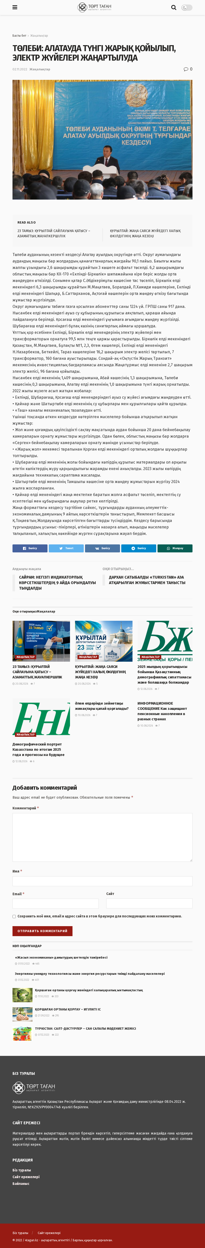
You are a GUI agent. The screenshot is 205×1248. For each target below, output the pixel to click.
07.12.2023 (43, 1034)
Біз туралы (21, 1170)
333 (56, 996)
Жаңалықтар (39, 35)
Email (18, 893)
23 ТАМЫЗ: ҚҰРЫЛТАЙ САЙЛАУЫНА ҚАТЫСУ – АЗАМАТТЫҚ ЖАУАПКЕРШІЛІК (37, 671)
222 (56, 1034)
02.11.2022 (19, 69)
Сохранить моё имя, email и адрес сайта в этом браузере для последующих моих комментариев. (100, 916)
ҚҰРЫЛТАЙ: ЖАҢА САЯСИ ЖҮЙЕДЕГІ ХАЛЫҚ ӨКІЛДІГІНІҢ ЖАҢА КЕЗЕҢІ (100, 671)
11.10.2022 (43, 996)
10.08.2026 (83, 715)
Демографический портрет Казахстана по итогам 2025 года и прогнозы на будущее (38, 749)
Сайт (110, 894)
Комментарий (25, 808)
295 (56, 1015)
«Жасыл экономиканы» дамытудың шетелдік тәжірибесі (61, 957)
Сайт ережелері (26, 1177)
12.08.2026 (146, 689)
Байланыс (20, 1184)
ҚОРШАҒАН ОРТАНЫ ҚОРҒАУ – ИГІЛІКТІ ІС (68, 1009)
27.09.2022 (43, 1015)
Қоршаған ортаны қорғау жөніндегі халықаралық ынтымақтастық (89, 990)
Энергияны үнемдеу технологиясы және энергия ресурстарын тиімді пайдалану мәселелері (94, 974)
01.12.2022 (23, 980)
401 (36, 980)
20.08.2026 (21, 683)
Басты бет (19, 35)
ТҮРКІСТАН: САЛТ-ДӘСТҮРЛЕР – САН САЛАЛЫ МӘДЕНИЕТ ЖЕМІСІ (85, 1028)
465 (37, 963)
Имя (17, 871)
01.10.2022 (23, 963)
